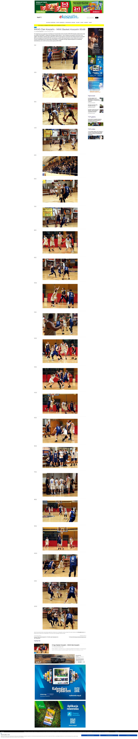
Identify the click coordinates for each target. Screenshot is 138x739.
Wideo (81, 11)
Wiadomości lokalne (70, 11)
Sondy (90, 11)
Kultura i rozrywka (50, 11)
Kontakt (116, 721)
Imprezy (86, 11)
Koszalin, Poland (43, 6)
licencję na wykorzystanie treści (86, 721)
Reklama (117, 720)
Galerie (78, 11)
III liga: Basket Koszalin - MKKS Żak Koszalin (65, 633)
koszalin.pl (117, 724)
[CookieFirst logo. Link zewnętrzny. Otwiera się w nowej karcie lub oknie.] (1, 733)
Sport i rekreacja (60, 11)
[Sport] (41, 637)
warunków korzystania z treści (98, 720)
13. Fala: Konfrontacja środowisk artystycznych (77, 625)
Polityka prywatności (119, 723)
